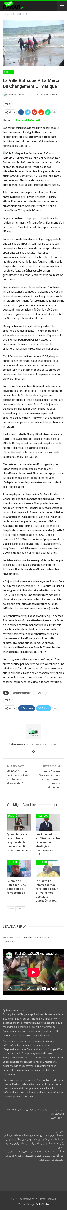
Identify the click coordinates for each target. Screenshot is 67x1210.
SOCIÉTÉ (8, 72)
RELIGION (13, 862)
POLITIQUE (42, 816)
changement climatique (22, 693)
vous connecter (24, 937)
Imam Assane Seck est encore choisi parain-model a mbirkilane (49, 779)
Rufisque (41, 693)
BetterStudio (42, 1204)
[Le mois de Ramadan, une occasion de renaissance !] (19, 868)
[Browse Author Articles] (33, 731)
